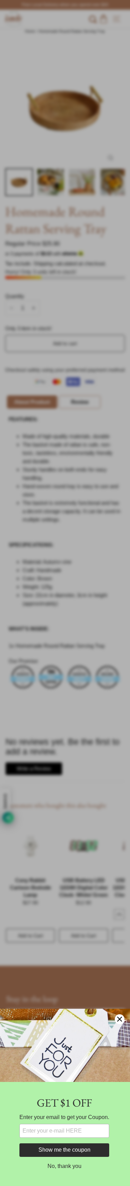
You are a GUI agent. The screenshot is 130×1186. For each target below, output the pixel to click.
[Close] (119, 1019)
